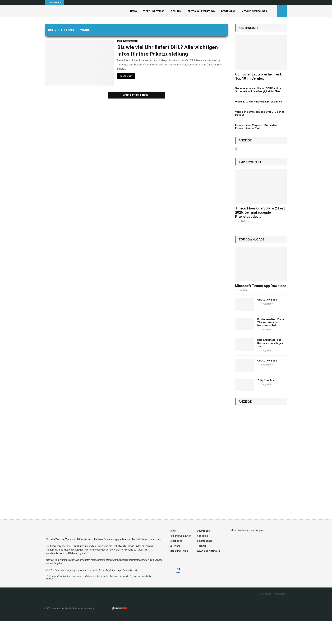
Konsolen (202, 535)
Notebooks (175, 540)
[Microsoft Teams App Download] (261, 264)
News (133, 11)
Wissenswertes (130, 41)
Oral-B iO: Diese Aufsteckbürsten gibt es (258, 101)
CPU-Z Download (267, 360)
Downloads (228, 11)
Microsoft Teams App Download (260, 286)
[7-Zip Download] (244, 385)
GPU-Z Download (267, 299)
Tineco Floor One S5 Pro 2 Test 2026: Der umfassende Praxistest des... (260, 212)
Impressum (279, 594)
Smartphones (205, 540)
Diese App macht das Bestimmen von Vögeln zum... (270, 342)
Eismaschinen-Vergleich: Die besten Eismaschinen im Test (256, 127)
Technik (176, 11)
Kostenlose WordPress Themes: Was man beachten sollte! (270, 322)
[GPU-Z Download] (244, 304)
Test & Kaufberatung (201, 11)
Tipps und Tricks (153, 11)
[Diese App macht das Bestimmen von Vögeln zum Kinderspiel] (244, 344)
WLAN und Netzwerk (208, 550)
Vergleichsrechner (254, 11)
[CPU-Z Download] (244, 365)
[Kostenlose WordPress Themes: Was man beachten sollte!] (244, 324)
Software (174, 545)
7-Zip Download (266, 380)
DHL (119, 41)
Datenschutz (265, 594)
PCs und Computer (180, 535)
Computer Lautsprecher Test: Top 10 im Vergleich (258, 76)
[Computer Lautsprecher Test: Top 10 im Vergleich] (261, 52)
